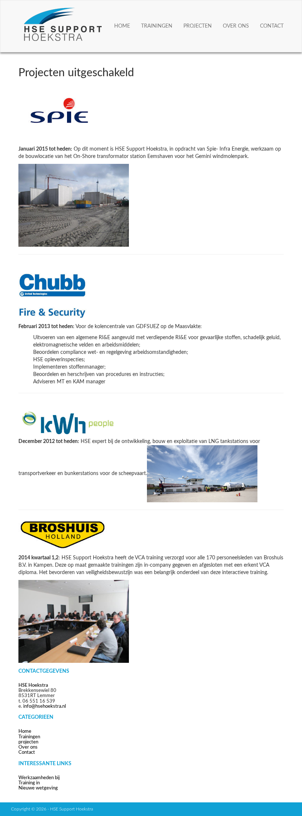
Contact (272, 26)
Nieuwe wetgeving (38, 788)
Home (122, 26)
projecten (197, 26)
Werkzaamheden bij (39, 777)
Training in (29, 783)
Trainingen (156, 26)
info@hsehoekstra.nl (44, 706)
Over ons (236, 26)
